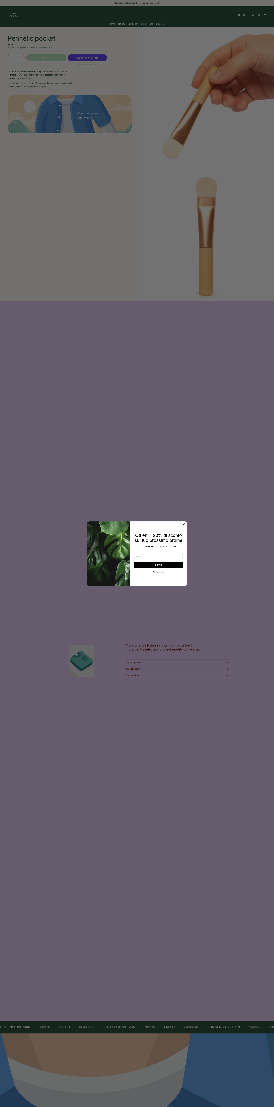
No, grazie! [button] (158, 572)
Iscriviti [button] (158, 564)
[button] (184, 525)
